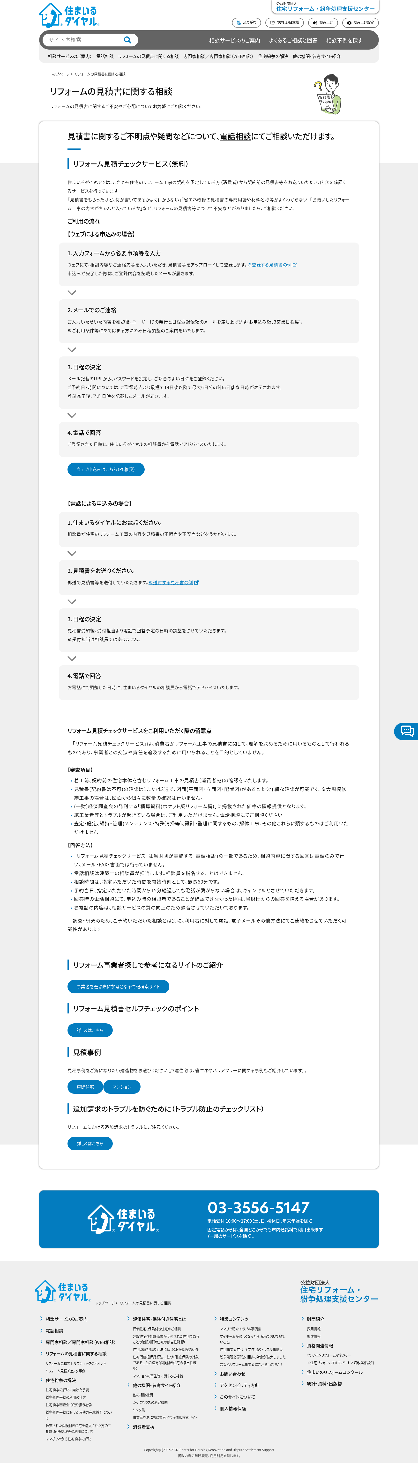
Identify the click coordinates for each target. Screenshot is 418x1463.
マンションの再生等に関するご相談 (158, 1375)
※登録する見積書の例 (269, 264)
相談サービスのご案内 (234, 40)
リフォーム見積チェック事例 (65, 1370)
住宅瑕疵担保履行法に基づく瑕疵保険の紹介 (166, 1349)
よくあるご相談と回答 (293, 40)
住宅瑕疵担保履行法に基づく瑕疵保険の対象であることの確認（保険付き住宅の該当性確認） (166, 1362)
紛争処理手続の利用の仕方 (66, 1397)
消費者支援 (144, 1427)
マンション (121, 1087)
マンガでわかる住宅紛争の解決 (68, 1438)
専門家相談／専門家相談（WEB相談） (218, 56)
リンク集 (139, 1409)
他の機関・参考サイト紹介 (317, 56)
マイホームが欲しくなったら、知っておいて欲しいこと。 (252, 1339)
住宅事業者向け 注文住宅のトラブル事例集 (251, 1349)
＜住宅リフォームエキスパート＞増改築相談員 (340, 1362)
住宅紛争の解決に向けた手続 (67, 1389)
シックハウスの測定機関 (150, 1402)
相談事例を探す (344, 40)
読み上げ (326, 22)
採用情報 (314, 1328)
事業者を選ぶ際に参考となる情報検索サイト (118, 986)
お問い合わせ (232, 1374)
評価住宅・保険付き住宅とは (159, 1319)
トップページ (60, 73)
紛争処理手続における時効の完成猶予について (79, 1415)
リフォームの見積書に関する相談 (148, 56)
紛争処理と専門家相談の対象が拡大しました (252, 1356)
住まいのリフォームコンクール (335, 1372)
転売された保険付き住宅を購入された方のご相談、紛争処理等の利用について (78, 1428)
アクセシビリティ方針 (239, 1385)
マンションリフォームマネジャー (329, 1355)
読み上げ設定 (364, 22)
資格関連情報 (320, 1345)
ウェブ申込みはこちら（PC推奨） (106, 469)
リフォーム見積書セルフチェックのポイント (76, 1363)
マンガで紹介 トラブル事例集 (240, 1328)
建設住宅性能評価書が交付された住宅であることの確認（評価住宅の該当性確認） (166, 1339)
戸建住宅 (85, 1087)
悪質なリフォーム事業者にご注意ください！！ (251, 1364)
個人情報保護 (233, 1408)
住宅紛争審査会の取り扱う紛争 (69, 1404)
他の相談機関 (143, 1394)
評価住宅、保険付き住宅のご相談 (157, 1328)
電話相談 (105, 56)
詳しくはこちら (90, 1030)
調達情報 (314, 1336)
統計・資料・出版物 (324, 1383)
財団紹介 (315, 1319)
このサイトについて (237, 1397)
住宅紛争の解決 (273, 56)
